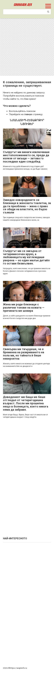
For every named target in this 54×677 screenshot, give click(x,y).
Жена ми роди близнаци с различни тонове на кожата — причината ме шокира (23, 307)
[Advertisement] (27, 47)
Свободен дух (23, 4)
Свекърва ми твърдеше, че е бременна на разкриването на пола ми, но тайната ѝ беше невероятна (23, 353)
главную (28, 114)
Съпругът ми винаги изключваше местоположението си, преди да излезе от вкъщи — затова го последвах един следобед (26, 156)
